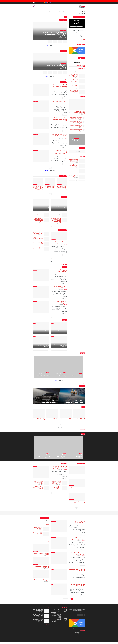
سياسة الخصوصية (81, 2)
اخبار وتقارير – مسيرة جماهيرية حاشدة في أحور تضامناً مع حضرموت (37, 533)
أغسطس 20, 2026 (76, 162)
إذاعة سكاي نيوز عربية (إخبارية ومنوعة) (56, 66)
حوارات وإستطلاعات (45, 11)
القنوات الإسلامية (59, 614)
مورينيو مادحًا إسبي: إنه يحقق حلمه (43, 345)
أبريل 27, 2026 (59, 223)
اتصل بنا (84, 2)
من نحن (77, 2)
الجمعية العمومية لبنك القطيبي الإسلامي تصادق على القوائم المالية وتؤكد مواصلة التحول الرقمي (60, 152)
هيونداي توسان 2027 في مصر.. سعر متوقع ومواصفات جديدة (45, 401)
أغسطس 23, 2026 (61, 138)
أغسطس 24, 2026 (61, 244)
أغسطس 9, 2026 (76, 177)
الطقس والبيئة (65, 11)
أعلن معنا (75, 2)
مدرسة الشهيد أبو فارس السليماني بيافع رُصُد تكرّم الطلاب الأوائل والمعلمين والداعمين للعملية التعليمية (59, 207)
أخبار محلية (40, 229)
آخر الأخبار (84, 11)
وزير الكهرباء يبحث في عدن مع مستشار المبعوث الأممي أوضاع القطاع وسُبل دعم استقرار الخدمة (59, 136)
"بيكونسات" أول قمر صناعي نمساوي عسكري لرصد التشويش (74, 401)
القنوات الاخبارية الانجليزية (59, 616)
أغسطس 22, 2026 (82, 477)
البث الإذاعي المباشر (70, 11)
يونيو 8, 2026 (59, 214)
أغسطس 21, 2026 (64, 210)
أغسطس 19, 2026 (76, 167)
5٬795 (66, 599)
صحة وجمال (40, 11)
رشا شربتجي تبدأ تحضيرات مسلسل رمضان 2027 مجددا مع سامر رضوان (73, 165)
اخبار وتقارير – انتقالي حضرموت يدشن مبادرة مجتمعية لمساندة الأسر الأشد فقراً (56, 487)
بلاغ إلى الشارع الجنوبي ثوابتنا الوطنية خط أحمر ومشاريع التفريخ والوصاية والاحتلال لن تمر (73, 80)
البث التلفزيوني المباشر (78, 11)
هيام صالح (65, 138)
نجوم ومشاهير (54, 621)
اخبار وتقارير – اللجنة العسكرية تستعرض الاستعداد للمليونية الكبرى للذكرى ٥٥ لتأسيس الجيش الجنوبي (56, 482)
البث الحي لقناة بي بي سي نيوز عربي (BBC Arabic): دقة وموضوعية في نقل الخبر (54, 34)
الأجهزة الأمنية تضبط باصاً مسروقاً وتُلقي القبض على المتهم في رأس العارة (60, 86)
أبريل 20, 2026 (41, 222)
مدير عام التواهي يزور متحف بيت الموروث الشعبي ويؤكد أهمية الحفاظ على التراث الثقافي (73, 160)
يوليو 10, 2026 (46, 210)
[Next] (49, 167)
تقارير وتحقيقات (56, 11)
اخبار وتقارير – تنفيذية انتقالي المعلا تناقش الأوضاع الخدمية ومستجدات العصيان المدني (38, 487)
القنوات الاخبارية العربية (62, 30)
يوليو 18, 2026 (40, 529)
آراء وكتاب (66, 610)
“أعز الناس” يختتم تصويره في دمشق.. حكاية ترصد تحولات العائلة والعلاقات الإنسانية (74, 171)
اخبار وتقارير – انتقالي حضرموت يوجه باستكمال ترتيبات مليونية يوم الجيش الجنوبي (38, 482)
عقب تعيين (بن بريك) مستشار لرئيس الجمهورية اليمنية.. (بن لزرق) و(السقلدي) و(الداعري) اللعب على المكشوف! (77, 502)
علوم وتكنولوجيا (83, 13)
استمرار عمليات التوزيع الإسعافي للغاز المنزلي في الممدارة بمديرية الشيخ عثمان (59, 119)
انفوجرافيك (60, 11)
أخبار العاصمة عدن (35, 101)
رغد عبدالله (65, 244)
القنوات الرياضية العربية (59, 619)
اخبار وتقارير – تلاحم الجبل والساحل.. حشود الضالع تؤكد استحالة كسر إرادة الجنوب (74, 86)
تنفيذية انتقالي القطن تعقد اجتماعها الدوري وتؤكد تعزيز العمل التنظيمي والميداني (62, 187)
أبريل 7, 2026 (40, 535)
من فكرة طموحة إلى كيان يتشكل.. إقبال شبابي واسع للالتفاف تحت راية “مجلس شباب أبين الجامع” (38, 214)
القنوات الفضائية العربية (53, 609)
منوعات (79, 13)
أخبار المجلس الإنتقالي (59, 184)
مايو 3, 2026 (41, 216)
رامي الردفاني (63, 37)
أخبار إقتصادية (34, 286)
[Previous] (51, 167)
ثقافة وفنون (51, 11)
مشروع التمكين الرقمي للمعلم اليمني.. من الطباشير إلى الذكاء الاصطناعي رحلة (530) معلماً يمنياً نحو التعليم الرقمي (77, 488)
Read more (64, 114)
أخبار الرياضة (52, 323)
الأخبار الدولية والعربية (35, 229)
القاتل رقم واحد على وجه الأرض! (76, 375)
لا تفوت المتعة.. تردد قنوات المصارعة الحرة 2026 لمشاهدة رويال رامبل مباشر (73, 75)
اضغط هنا (46, 45)
